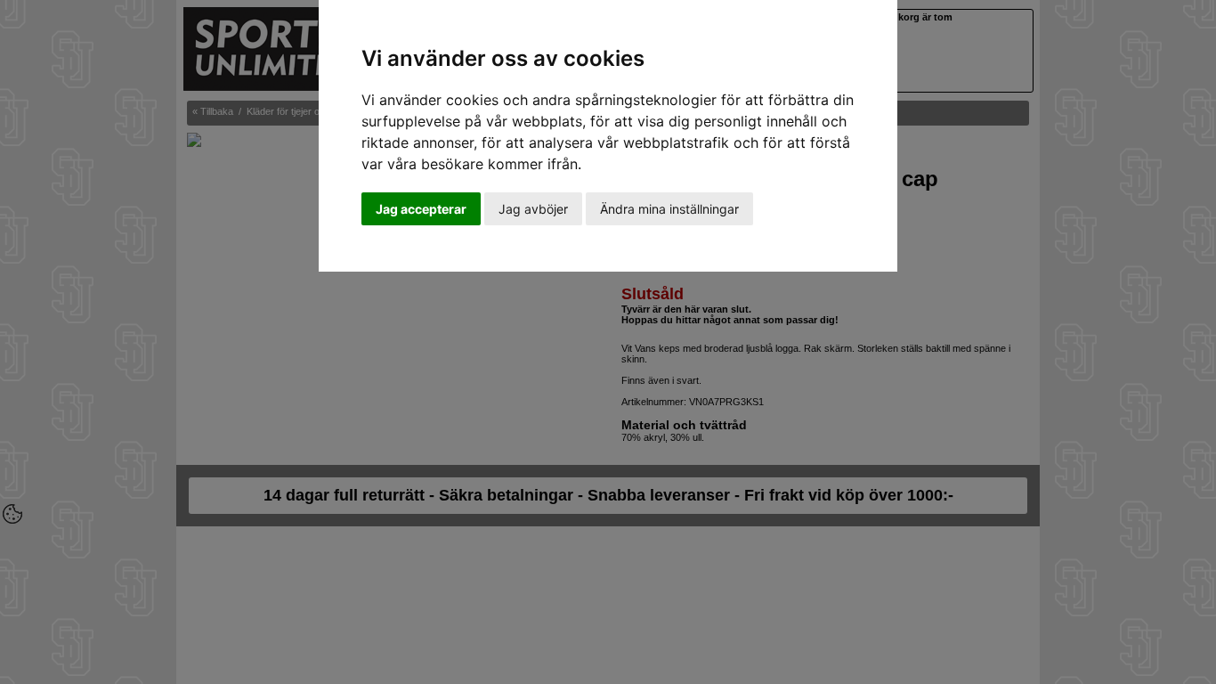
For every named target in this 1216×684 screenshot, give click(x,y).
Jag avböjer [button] (533, 208)
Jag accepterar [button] (421, 208)
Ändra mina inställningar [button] (669, 208)
